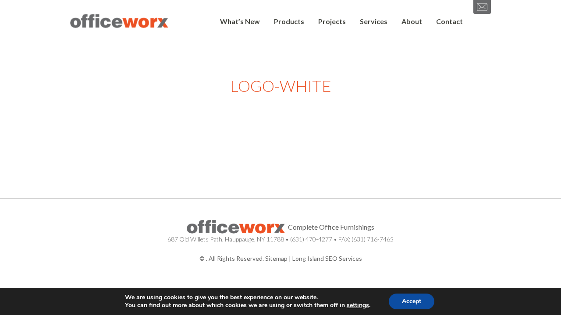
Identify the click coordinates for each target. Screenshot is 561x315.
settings (358, 305)
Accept (411, 301)
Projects (332, 21)
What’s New (240, 21)
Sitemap (276, 258)
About (411, 21)
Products (289, 21)
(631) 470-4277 (311, 239)
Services (373, 21)
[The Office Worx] (119, 21)
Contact (449, 21)
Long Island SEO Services (327, 258)
